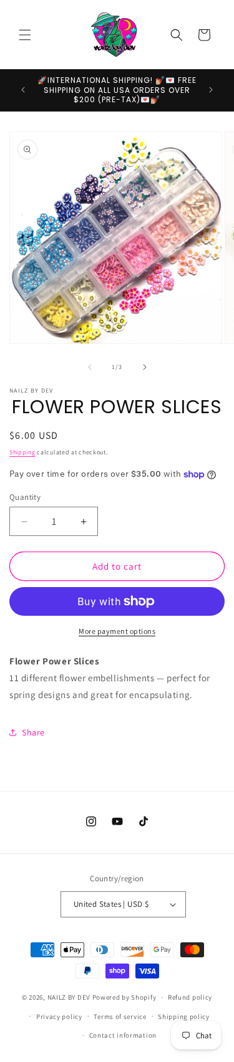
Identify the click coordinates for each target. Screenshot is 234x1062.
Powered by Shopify (124, 997)
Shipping (22, 452)
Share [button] (33, 732)
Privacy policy (59, 1016)
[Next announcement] (211, 89)
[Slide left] (90, 367)
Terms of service (120, 1016)
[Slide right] (144, 367)
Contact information (123, 1035)
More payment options (117, 631)
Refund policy (190, 997)
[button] (25, 35)
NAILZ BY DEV (68, 997)
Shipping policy (184, 1016)
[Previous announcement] (23, 89)
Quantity (25, 497)
